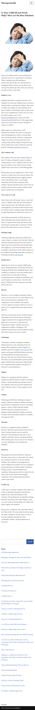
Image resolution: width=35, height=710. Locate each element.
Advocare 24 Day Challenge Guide (12, 680)
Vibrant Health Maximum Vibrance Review (15, 665)
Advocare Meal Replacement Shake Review (15, 562)
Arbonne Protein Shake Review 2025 (13, 686)
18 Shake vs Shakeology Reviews (12, 614)
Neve (3, 708)
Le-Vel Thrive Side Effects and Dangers (13, 624)
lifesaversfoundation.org (9, 117)
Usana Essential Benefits (9, 670)
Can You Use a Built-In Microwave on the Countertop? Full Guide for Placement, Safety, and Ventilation (17, 642)
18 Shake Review (6, 596)
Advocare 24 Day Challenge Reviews (13, 609)
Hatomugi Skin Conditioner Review (12, 580)
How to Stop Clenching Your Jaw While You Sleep (17, 634)
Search (30, 542)
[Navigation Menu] (31, 3)
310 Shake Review (7, 586)
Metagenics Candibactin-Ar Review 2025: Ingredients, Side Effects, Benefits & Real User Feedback (16, 657)
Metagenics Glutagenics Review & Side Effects (16, 557)
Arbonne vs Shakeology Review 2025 (13, 629)
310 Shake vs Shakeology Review (12, 691)
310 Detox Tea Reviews (8, 591)
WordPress (16, 708)
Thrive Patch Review (8, 650)
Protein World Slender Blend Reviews (13, 575)
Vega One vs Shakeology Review (11, 619)
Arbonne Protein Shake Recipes (11, 675)
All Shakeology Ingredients (10, 552)
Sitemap (3, 704)
